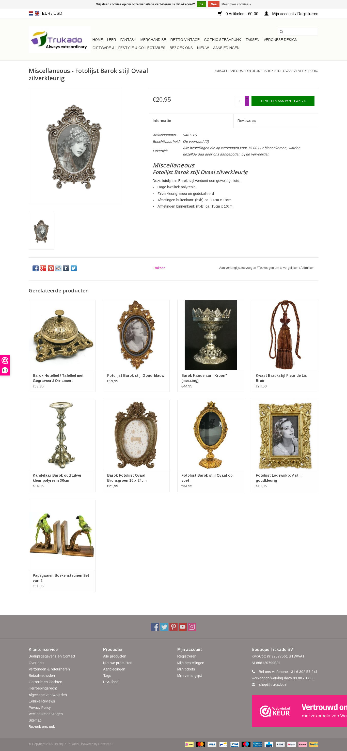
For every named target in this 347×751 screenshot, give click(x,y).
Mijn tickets (186, 669)
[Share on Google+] (43, 268)
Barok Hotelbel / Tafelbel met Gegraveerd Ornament (58, 378)
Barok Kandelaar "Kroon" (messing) (204, 378)
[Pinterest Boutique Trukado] (173, 627)
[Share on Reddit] (58, 268)
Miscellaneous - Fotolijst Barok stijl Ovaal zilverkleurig (267, 71)
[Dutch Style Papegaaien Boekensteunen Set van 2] (62, 535)
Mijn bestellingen (190, 663)
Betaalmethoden (42, 676)
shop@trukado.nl (273, 684)
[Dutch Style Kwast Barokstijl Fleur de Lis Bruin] (285, 335)
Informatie (162, 121)
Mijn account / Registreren (294, 14)
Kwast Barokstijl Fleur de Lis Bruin (281, 378)
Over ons (36, 663)
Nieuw (203, 48)
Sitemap (35, 720)
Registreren (186, 656)
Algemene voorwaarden (48, 695)
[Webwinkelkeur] (285, 711)
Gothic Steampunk (222, 40)
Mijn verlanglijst (189, 676)
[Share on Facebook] (36, 268)
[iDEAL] (188, 744)
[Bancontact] (222, 744)
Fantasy (128, 40)
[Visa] (211, 744)
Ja (201, 4)
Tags (107, 676)
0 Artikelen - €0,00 (242, 14)
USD (57, 13)
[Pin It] (51, 268)
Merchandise (153, 40)
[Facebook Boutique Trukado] (155, 627)
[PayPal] (313, 744)
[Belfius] (291, 744)
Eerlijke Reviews (42, 701)
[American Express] (257, 744)
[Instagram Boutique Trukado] (192, 627)
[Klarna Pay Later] (302, 744)
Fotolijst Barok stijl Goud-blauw (135, 375)
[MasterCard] (200, 744)
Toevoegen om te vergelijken (278, 268)
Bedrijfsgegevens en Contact (52, 656)
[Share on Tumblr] (66, 268)
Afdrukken (307, 268)
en (37, 13)
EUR (46, 13)
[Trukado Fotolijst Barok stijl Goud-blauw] (136, 335)
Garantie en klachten (45, 682)
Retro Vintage (185, 40)
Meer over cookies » (236, 4)
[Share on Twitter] (74, 268)
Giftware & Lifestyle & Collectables (128, 48)
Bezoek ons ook (42, 727)
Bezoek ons (181, 48)
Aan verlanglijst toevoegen (238, 268)
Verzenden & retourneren (49, 669)
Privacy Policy (40, 708)
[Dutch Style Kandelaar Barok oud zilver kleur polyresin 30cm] (62, 435)
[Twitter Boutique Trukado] (164, 627)
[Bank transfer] (280, 744)
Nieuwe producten (117, 663)
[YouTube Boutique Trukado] (183, 627)
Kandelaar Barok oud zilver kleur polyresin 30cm (57, 477)
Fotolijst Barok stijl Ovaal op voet (206, 477)
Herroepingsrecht (43, 688)
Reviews (247, 121)
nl (31, 13)
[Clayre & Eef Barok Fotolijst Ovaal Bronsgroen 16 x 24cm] (136, 435)
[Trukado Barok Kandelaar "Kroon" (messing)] (210, 335)
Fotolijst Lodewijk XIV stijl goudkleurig (279, 477)
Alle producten (114, 656)
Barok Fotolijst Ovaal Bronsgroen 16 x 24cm (127, 477)
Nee (214, 4)
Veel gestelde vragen (46, 714)
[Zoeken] (281, 32)
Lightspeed (105, 744)
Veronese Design (280, 40)
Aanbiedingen (226, 48)
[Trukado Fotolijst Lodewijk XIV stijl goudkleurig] (285, 435)
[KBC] (268, 744)
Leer (111, 40)
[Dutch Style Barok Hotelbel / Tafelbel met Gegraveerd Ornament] (62, 335)
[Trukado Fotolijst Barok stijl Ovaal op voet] (210, 435)
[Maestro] (245, 744)
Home (97, 40)
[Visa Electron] (234, 744)
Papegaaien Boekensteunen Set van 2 (61, 578)
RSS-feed (110, 682)
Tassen (252, 40)
